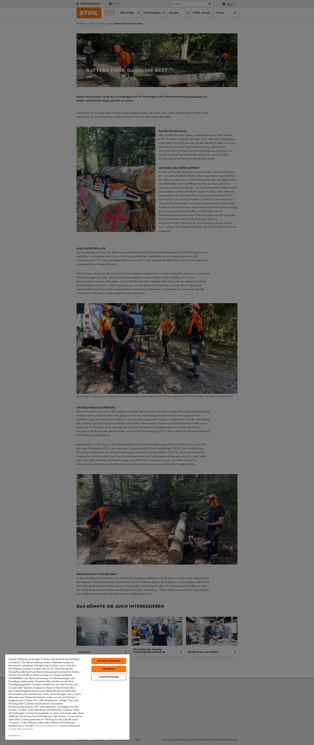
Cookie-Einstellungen (109, 676)
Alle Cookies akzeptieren (109, 660)
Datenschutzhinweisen (46, 726)
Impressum (14, 735)
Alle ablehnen (109, 668)
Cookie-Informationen (21, 729)
